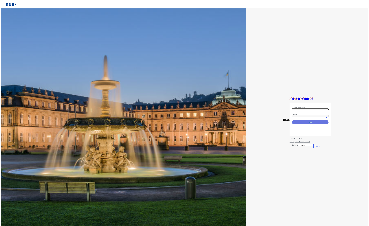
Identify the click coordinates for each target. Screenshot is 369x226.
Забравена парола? (296, 138)
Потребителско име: (298, 107)
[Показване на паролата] (326, 116)
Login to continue (301, 98)
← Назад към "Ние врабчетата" (300, 142)
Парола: (294, 114)
